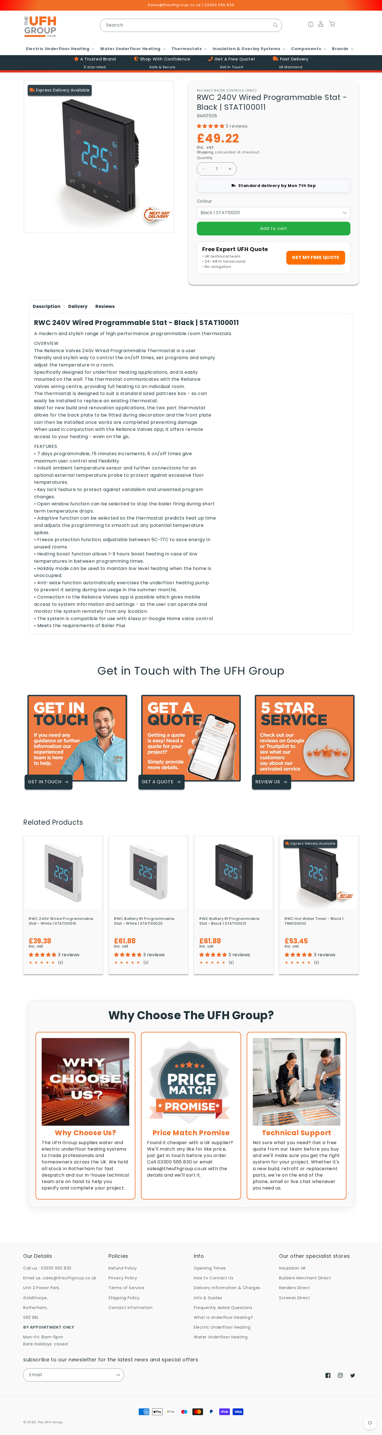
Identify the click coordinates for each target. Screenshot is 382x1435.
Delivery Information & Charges (227, 1288)
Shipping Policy (124, 1298)
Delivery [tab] (78, 306)
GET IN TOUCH (44, 782)
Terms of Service (127, 1288)
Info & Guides (208, 1298)
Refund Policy (123, 1268)
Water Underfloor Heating (220, 1337)
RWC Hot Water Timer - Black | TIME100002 (314, 921)
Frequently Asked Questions (223, 1307)
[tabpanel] (191, 473)
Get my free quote (315, 257)
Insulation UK (292, 1268)
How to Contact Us (213, 1278)
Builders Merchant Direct (305, 1278)
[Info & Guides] (311, 25)
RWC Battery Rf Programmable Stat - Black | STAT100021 (229, 921)
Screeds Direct (294, 1298)
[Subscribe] (117, 1375)
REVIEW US (267, 782)
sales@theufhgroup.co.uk (69, 1278)
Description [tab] (46, 306)
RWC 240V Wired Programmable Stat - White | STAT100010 (61, 921)
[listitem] (85, 1116)
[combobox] (191, 25)
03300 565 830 (56, 1268)
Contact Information (130, 1307)
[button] (60, 49)
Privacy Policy (123, 1278)
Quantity (205, 157)
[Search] (275, 25)
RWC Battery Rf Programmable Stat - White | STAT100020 (144, 921)
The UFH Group (50, 1422)
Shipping (205, 152)
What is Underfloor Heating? (223, 1317)
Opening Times (210, 1268)
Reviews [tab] (105, 306)
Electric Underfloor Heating (222, 1327)
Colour (205, 201)
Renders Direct (294, 1288)
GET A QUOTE (158, 782)
